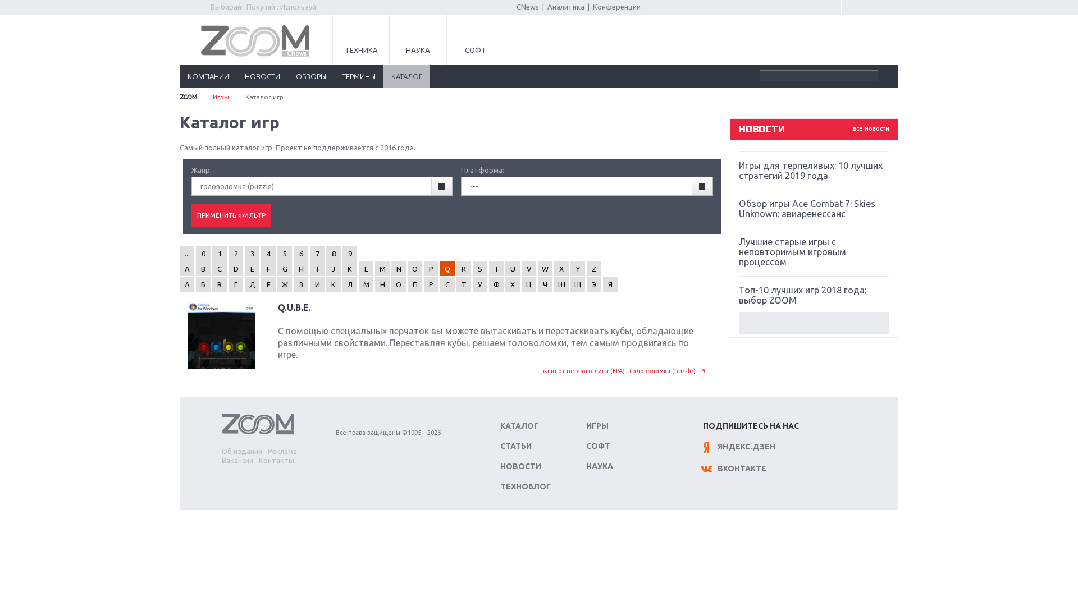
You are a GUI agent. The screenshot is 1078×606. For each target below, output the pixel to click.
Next (814, 323)
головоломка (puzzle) (662, 371)
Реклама (282, 451)
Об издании (242, 451)
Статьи (516, 446)
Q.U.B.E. (294, 307)
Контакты (276, 460)
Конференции (617, 7)
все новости (871, 128)
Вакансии (237, 460)
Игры (221, 96)
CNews (528, 7)
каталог (406, 76)
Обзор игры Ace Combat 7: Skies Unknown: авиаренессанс (807, 209)
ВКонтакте (742, 468)
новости (262, 76)
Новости (520, 466)
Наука (418, 50)
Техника (361, 50)
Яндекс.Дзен (746, 446)
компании (208, 76)
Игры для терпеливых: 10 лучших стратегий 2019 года (811, 170)
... (187, 254)
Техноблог (525, 486)
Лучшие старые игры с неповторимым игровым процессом (792, 252)
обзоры (311, 76)
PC (703, 371)
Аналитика (565, 7)
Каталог (519, 425)
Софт (475, 50)
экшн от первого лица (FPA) (583, 371)
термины (359, 76)
